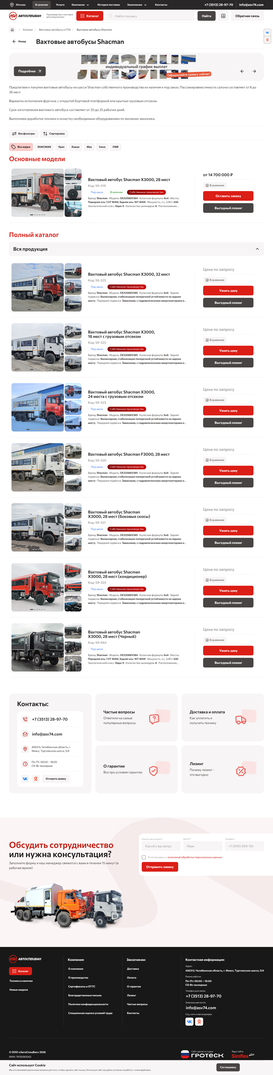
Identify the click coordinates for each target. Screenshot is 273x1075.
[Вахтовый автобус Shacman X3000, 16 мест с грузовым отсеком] (136, 347)
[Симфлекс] (243, 1054)
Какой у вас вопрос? (152, 839)
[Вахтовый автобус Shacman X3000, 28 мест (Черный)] (136, 647)
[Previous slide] (242, 71)
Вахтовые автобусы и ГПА (55, 29)
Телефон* (230, 839)
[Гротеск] (202, 1054)
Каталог (28, 29)
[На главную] (25, 16)
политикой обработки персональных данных (195, 857)
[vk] (267, 32)
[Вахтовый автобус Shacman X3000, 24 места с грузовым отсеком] (136, 407)
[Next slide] (254, 71)
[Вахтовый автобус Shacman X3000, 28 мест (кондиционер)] (136, 587)
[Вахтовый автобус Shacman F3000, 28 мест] (136, 467)
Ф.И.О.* (187, 839)
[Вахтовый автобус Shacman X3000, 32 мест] (136, 287)
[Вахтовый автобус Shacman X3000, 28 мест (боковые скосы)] (136, 527)
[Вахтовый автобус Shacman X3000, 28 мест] (136, 192)
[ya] (267, 40)
